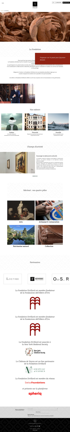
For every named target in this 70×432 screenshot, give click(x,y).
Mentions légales (35, 430)
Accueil (2, 10)
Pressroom (34, 428)
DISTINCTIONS (66, 2)
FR (30, 428)
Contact (38, 428)
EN (53, 2)
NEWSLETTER (58, 2)
